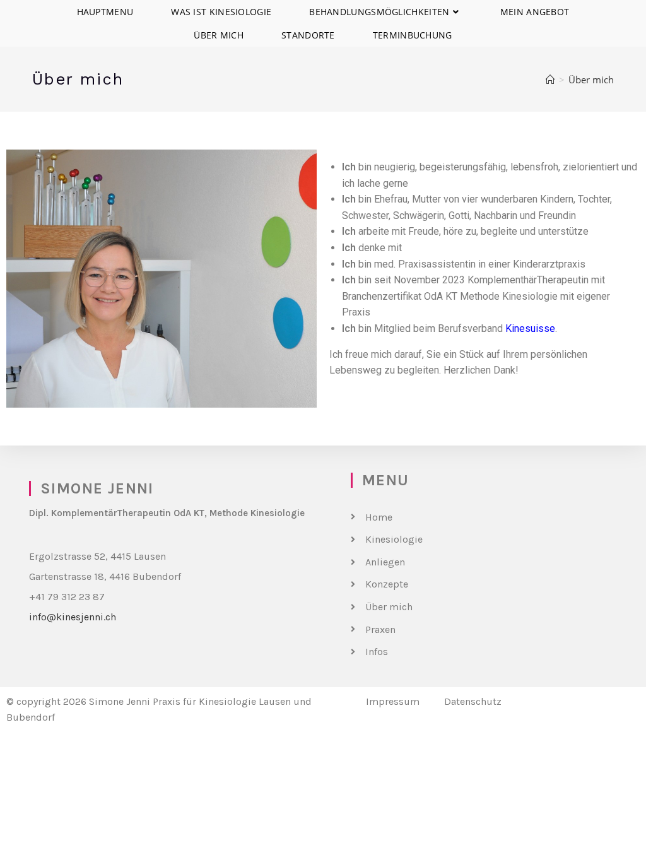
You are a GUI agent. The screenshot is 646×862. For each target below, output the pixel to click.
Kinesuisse (530, 328)
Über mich (591, 79)
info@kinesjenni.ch (72, 617)
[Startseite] (550, 79)
